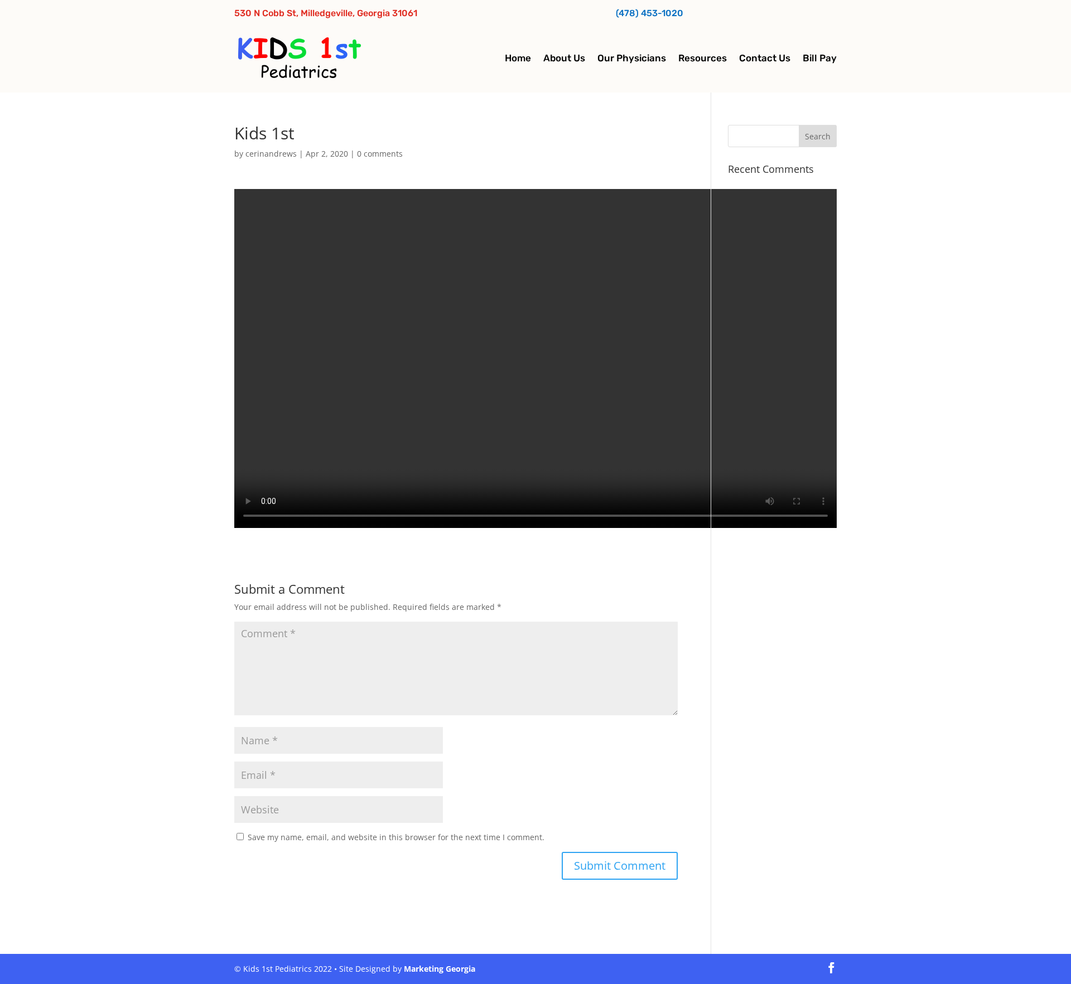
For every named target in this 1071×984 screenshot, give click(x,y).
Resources (702, 58)
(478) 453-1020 (649, 13)
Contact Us (764, 58)
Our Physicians (631, 58)
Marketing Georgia (439, 968)
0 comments (380, 153)
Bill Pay (820, 58)
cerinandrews (271, 153)
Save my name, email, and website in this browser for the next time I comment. (396, 837)
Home (518, 58)
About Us (564, 58)
